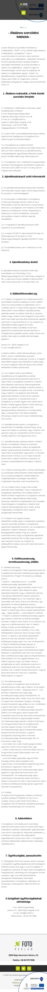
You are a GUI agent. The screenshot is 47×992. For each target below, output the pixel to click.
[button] (23, 13)
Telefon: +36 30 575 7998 (23, 960)
